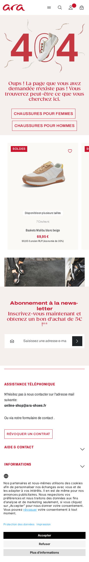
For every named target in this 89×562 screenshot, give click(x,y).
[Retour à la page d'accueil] (14, 7)
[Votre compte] (70, 7)
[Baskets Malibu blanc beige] (43, 175)
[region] (44, 196)
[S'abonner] (77, 341)
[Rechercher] (60, 7)
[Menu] (49, 7)
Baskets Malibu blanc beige (43, 230)
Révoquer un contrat (28, 434)
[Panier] (81, 7)
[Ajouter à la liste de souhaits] (70, 151)
